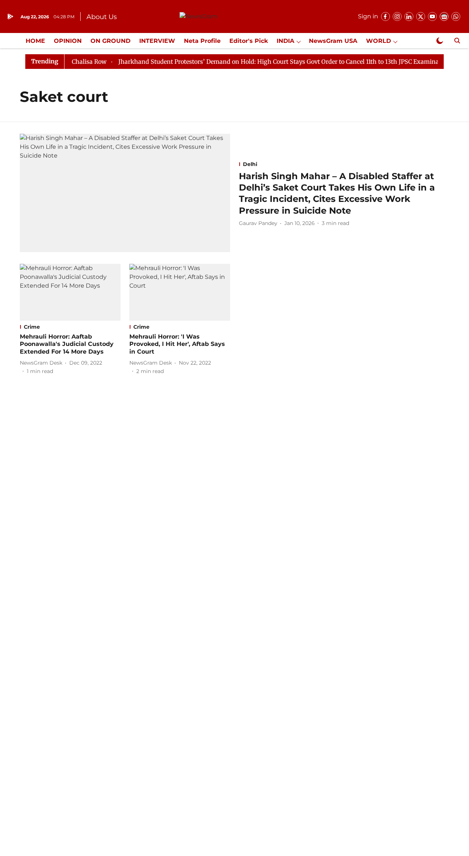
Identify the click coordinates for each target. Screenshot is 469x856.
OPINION (68, 40)
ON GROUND (110, 40)
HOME (35, 40)
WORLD (378, 40)
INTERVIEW (157, 40)
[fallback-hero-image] (125, 193)
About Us (101, 17)
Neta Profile (202, 40)
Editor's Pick (248, 40)
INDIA (285, 40)
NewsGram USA (333, 40)
